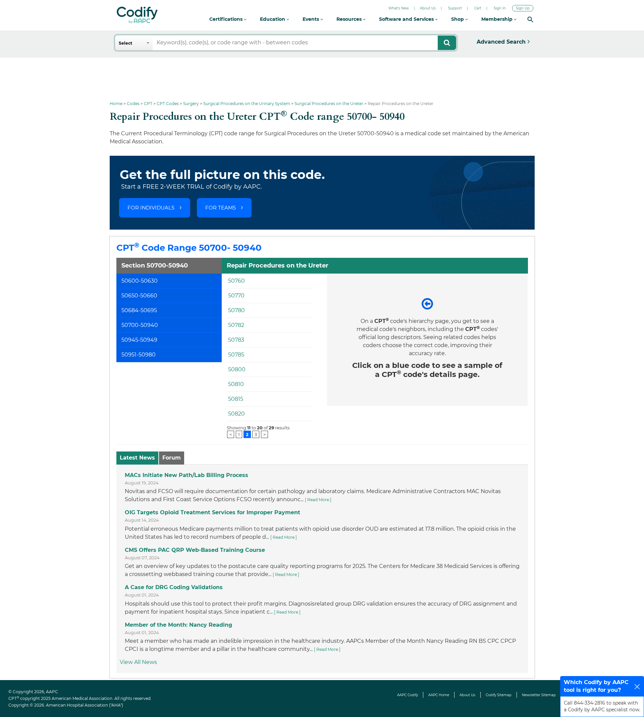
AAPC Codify (407, 695)
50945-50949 (139, 340)
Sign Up (523, 8)
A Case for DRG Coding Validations (174, 587)
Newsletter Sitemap (539, 695)
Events (311, 19)
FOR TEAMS (220, 207)
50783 (236, 340)
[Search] (530, 19)
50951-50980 (138, 354)
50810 (236, 384)
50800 (237, 369)
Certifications (226, 19)
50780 (236, 310)
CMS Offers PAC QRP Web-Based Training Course (195, 550)
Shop (458, 19)
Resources (349, 19)
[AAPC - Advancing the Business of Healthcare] (137, 15)
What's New (398, 8)
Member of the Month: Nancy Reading (178, 625)
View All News (138, 662)
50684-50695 (139, 310)
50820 (236, 414)
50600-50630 (139, 281)
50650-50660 (139, 295)
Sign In (500, 8)
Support (455, 8)
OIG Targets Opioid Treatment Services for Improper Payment (212, 512)
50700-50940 (139, 325)
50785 (236, 354)
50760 (236, 281)
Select (125, 43)
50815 (235, 399)
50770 (236, 295)
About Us (428, 8)
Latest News (137, 458)
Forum (171, 458)
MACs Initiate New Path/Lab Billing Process (186, 475)
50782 (236, 325)
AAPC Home (438, 695)
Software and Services (407, 19)
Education (273, 19)
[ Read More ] (318, 499)
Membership (497, 19)
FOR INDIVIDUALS (150, 207)
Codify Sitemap (499, 695)
